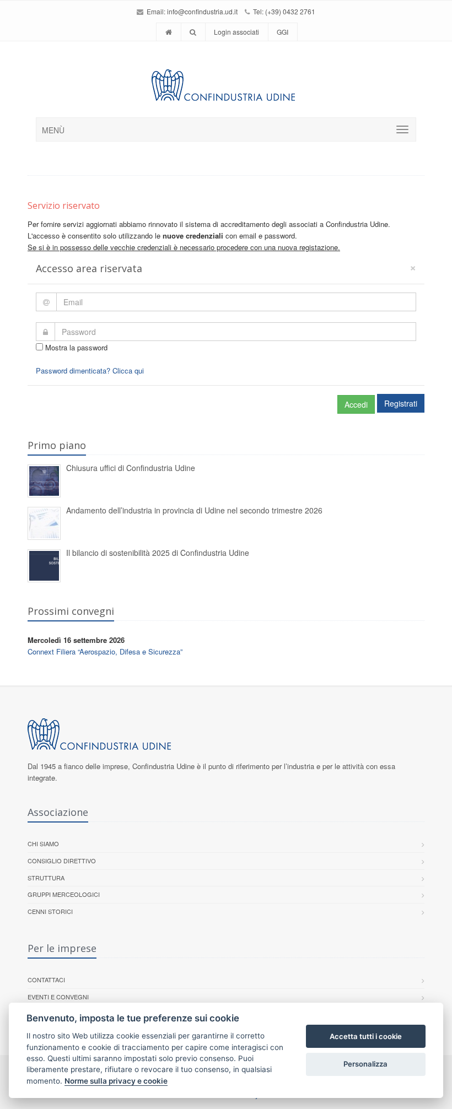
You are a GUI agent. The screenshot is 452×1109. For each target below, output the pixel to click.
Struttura (46, 877)
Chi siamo (43, 843)
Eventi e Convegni (58, 996)
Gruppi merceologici (64, 894)
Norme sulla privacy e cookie (116, 1080)
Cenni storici (50, 911)
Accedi (356, 404)
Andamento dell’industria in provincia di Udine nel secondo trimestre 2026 (194, 510)
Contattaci (46, 979)
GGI (282, 31)
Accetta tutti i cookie (366, 1036)
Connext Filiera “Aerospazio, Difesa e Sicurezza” (105, 651)
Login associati (236, 31)
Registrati (400, 403)
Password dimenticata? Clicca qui (90, 370)
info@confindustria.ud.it (202, 11)
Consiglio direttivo (62, 860)
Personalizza (365, 1063)
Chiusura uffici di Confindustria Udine (130, 467)
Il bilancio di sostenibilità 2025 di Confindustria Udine (157, 552)
